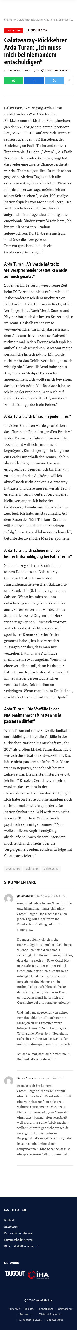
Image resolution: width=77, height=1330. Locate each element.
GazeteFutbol (55, 1319)
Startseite (9, 19)
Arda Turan (13, 868)
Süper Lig (14, 1309)
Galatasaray (14, 30)
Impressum (11, 1226)
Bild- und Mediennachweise (21, 1246)
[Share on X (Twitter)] (54, 80)
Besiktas (29, 1309)
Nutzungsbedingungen (18, 1240)
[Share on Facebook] (34, 80)
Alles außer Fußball (30, 1319)
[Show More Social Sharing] (69, 80)
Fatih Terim (31, 868)
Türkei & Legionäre (50, 1314)
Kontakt (9, 1220)
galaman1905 (26, 896)
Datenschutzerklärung (18, 1233)
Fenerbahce (46, 1309)
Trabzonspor (27, 1314)
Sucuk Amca (25, 1078)
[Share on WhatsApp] (13, 80)
